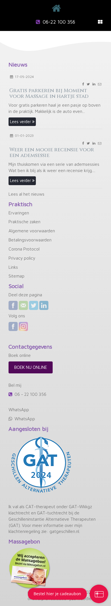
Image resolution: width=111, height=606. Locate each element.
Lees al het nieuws (26, 194)
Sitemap (16, 275)
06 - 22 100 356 (30, 394)
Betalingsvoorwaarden (30, 239)
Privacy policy (22, 257)
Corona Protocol (24, 248)
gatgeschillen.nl (64, 531)
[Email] (23, 305)
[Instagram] (23, 326)
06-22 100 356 (59, 22)
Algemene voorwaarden (32, 230)
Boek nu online (30, 367)
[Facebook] (13, 305)
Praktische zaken (24, 221)
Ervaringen (19, 212)
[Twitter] (33, 305)
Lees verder (21, 121)
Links (13, 267)
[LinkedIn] (43, 305)
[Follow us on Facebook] (13, 326)
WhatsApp (25, 418)
